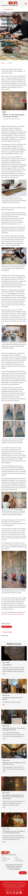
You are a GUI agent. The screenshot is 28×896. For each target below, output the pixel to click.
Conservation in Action (6, 626)
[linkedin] (17, 892)
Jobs (16, 857)
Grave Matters (7, 665)
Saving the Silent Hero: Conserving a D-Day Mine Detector (14, 729)
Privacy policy (18, 859)
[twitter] (10, 892)
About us (4, 857)
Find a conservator (6, 859)
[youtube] (20, 892)
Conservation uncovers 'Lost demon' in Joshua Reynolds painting (14, 832)
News (4, 704)
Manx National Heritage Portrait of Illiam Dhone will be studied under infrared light (13, 796)
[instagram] (7, 892)
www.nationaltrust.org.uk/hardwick (14, 614)
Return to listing (7, 632)
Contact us (23, 873)
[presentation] (4, 100)
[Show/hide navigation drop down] (26, 3)
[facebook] (14, 892)
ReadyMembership (19, 890)
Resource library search (8, 9)
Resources (4, 860)
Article (3, 63)
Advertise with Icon (19, 860)
